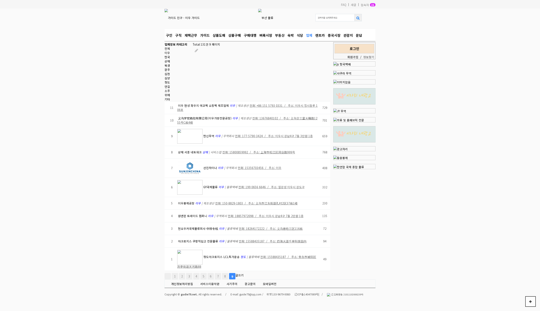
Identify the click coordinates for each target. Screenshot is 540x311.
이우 (167, 53)
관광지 (348, 35)
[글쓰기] (196, 50)
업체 (309, 35)
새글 (353, 4)
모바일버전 (270, 284)
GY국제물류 (211, 187)
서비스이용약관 (209, 284)
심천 (167, 74)
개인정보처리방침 (182, 284)
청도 (167, 82)
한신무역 (209, 136)
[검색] (358, 17)
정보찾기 (368, 57)
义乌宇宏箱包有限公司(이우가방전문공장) (205, 118)
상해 (167, 61)
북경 (167, 65)
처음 (168, 276)
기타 (167, 99)
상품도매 (219, 35)
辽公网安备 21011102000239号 (347, 294)
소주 (167, 91)
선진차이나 (210, 168)
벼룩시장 (265, 35)
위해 (167, 95)
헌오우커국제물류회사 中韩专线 (198, 228)
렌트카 (320, 35)
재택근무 (191, 35)
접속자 (367, 5)
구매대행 (250, 35)
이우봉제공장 (186, 203)
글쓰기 (239, 275)
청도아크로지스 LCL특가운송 (221, 257)
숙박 (291, 35)
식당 (300, 35)
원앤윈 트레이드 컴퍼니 (193, 216)
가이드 (205, 35)
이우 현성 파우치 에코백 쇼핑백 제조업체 (204, 105)
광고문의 (250, 284)
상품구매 (234, 35)
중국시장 (334, 35)
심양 (167, 78)
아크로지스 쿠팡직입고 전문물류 (198, 241)
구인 (169, 35)
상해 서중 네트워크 (190, 152)
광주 (167, 70)
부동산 (280, 35)
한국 (167, 57)
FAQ (343, 4)
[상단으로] (530, 301)
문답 (359, 35)
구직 (178, 35)
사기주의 (232, 284)
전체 (167, 48)
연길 (167, 86)
